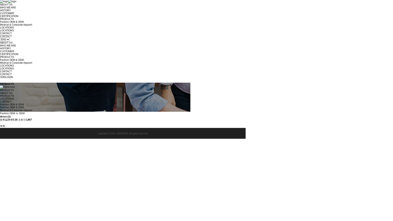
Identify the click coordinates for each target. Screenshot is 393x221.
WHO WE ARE (8, 7)
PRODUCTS (7, 19)
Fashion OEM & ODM (12, 21)
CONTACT (6, 33)
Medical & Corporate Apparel (16, 24)
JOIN (3, 77)
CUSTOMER (7, 13)
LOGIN (9, 77)
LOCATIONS (7, 27)
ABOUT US (6, 4)
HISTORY (5, 10)
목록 (2, 126)
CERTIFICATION (9, 16)
